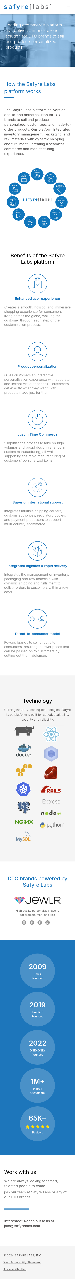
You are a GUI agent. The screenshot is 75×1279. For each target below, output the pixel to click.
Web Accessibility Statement (22, 1262)
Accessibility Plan (14, 1269)
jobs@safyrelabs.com (22, 1226)
